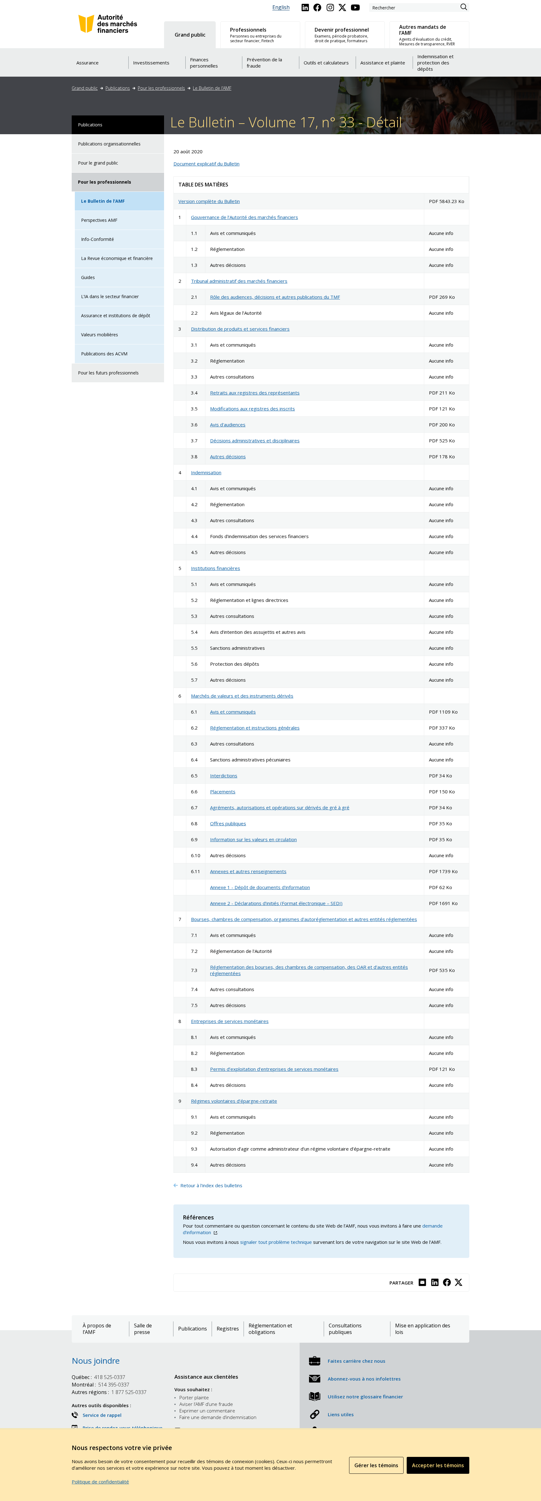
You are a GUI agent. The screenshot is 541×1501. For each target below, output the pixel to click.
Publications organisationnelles (109, 144)
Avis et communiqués (233, 712)
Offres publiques (228, 823)
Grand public (85, 88)
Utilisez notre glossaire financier (365, 1396)
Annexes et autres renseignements (248, 871)
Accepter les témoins (438, 1465)
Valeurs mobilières (99, 335)
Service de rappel (102, 1415)
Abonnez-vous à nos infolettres (364, 1379)
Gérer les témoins (376, 1465)
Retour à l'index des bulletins (212, 1185)
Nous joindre (96, 1360)
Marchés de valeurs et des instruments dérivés (242, 696)
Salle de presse (143, 1329)
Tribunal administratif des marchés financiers (239, 281)
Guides (88, 277)
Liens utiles (341, 1414)
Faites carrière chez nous (356, 1361)
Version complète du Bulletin (209, 201)
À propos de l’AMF (97, 1329)
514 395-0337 (100, 1384)
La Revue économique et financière (117, 258)
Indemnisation (206, 472)
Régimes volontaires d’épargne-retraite (234, 1101)
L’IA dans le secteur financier (110, 296)
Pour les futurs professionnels (108, 373)
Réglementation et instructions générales (255, 728)
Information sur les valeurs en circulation (253, 839)
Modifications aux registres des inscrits (252, 408)
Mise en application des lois (422, 1329)
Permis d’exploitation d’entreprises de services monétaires (274, 1069)
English (281, 7)
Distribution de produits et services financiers (240, 329)
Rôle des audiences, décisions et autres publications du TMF (275, 297)
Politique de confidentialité (100, 1481)
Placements (222, 791)
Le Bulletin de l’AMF (212, 88)
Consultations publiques (345, 1329)
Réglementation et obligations (270, 1329)
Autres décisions (228, 456)
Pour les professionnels (161, 88)
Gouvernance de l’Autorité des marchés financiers (244, 217)
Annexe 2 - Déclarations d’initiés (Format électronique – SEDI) (276, 903)
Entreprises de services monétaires (230, 1021)
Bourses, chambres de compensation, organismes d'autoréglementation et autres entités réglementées (304, 919)
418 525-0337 (98, 1377)
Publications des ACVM (104, 354)
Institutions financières (215, 568)
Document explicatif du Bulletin (206, 163)
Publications (118, 88)
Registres (228, 1328)
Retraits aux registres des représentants (255, 392)
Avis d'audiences (227, 424)
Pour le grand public (98, 163)
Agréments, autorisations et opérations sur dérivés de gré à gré (279, 807)
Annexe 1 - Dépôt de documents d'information (260, 887)
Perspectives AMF (99, 220)
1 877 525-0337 (109, 1392)
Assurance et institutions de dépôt (115, 315)
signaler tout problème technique (276, 1242)
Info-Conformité (97, 239)
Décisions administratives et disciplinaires (255, 440)
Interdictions (223, 775)
